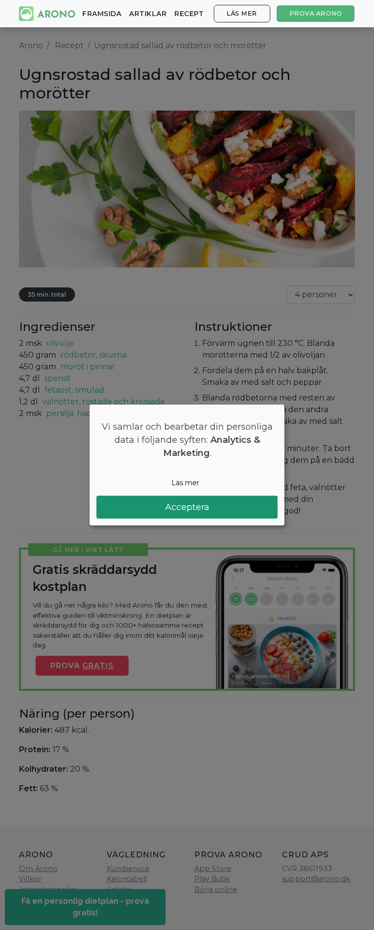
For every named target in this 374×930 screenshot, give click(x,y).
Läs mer (241, 13)
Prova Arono (315, 13)
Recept (189, 14)
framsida (101, 14)
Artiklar (148, 14)
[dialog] (187, 465)
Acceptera (187, 507)
